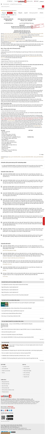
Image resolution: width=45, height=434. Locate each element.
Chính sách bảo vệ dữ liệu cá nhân (8, 389)
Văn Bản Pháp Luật (4, 429)
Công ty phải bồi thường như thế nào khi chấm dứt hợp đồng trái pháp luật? (15, 294)
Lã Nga (42, 154)
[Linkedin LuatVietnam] (11, 410)
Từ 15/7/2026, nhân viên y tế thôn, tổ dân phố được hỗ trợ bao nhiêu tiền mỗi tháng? (17, 308)
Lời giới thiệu (4, 366)
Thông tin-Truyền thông (11, 257)
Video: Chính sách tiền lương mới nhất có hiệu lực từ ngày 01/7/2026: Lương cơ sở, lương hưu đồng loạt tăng (21, 329)
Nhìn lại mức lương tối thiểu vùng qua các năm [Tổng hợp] (12, 334)
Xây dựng (4, 270)
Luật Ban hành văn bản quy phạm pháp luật (12, 36)
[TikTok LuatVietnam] (7, 410)
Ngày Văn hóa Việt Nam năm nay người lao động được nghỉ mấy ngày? (22, 302)
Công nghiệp (5, 264)
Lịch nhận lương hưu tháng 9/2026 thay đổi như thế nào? (12, 313)
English (37, 1)
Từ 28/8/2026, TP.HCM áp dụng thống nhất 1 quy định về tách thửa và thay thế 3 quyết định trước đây (20, 358)
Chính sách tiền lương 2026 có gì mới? (9, 331)
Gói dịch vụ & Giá (29, 1)
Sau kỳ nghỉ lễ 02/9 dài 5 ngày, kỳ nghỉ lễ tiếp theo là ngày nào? (13, 310)
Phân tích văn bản (27, 368)
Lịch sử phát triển (5, 368)
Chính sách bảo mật (5, 387)
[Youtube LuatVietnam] (5, 410)
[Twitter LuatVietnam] (9, 410)
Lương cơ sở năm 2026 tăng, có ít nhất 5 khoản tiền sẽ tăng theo (20, 323)
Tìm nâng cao (41, 8)
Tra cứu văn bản (26, 366)
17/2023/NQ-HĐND (11, 120)
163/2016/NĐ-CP (12, 41)
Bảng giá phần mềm (5, 381)
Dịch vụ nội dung (26, 374)
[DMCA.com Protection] (12, 432)
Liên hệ (3, 372)
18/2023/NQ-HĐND (37, 125)
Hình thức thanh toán (5, 383)
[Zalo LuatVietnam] (3, 410)
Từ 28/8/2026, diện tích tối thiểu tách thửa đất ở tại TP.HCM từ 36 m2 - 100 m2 (16, 355)
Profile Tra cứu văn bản (6, 370)
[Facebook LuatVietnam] (1, 410)
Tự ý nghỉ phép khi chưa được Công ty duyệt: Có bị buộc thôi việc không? (15, 284)
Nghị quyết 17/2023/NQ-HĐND (14, 156)
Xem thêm (42, 239)
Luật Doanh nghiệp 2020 (12, 429)
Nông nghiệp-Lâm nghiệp (11, 250)
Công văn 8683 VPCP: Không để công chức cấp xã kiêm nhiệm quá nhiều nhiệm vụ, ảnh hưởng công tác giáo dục (22, 350)
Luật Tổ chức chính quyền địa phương (11, 33)
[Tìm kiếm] (43, 6)
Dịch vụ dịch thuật (27, 372)
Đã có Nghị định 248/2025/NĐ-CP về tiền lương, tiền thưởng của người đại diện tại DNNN (18, 337)
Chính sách (10, 264)
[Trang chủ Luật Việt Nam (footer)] (22, 396)
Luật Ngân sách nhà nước (9, 38)
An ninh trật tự (5, 276)
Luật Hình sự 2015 (27, 429)
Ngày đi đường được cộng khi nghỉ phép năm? (10, 287)
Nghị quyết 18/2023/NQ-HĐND (27, 156)
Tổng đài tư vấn (26, 376)
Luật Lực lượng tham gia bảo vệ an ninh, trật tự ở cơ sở (14, 40)
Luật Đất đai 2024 (21, 429)
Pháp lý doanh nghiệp (27, 370)
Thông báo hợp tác (5, 391)
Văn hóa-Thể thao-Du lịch (20, 257)
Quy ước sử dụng (5, 385)
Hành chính (5, 250)
